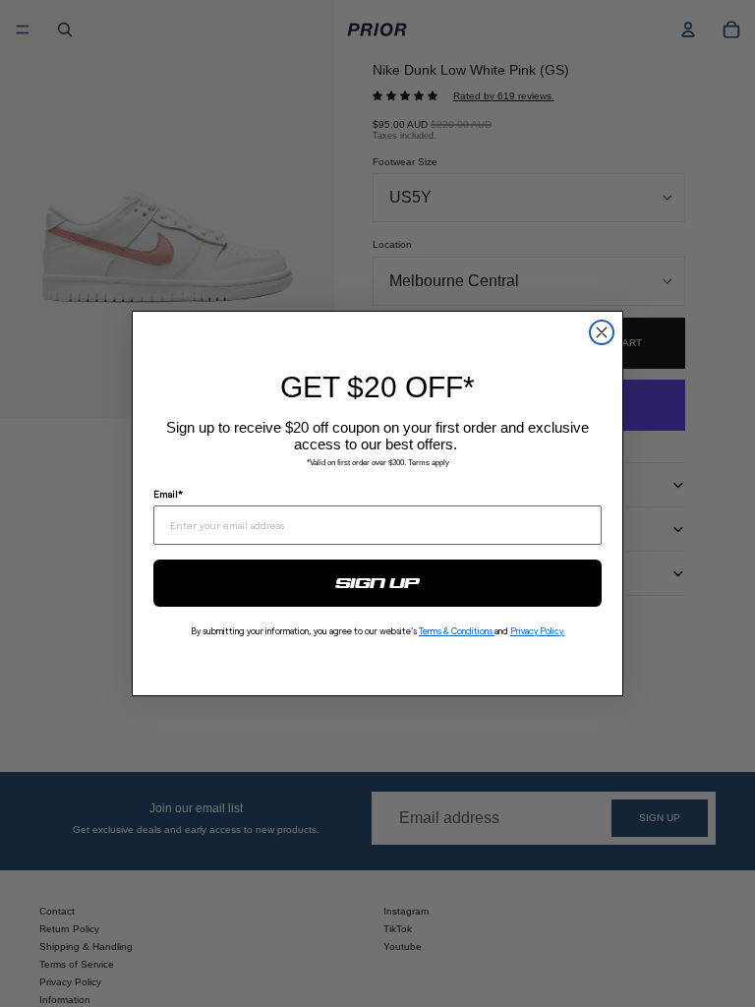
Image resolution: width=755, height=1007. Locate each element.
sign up (378, 583)
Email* (168, 494)
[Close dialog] (601, 332)
